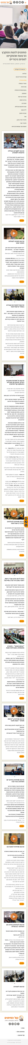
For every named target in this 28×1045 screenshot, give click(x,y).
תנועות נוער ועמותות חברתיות (19, 126)
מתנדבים (24, 103)
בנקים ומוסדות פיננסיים (20, 90)
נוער (25, 116)
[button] (25, 2)
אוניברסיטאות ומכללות (20, 106)
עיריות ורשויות (23, 100)
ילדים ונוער (23, 110)
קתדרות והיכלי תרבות (21, 77)
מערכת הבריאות (22, 97)
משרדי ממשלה (22, 83)
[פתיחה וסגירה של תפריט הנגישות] (25, 10)
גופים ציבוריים (23, 80)
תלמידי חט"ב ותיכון (21, 120)
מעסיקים (24, 93)
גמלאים (24, 73)
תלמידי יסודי (23, 123)
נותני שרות (23, 87)
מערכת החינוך (22, 113)
